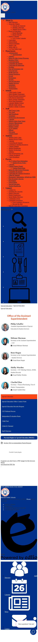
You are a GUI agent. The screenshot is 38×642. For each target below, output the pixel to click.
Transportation (13, 88)
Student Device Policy (19, 29)
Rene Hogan (16, 353)
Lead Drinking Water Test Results (15, 508)
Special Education (14, 81)
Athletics (11, 56)
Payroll (11, 76)
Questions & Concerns (16, 191)
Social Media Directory (16, 197)
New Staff (12, 112)
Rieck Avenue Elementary (17, 99)
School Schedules (14, 43)
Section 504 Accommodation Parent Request (17, 443)
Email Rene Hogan (19, 360)
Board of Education (15, 31)
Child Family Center (15, 92)
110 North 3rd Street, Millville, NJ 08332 (13, 499)
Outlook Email (13, 134)
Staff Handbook (13, 114)
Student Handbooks (15, 148)
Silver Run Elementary (16, 101)
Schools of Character (18, 26)
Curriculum (12, 40)
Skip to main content (7, 1)
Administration (13, 53)
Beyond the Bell (17, 204)
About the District (14, 24)
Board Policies (16, 35)
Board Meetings (17, 33)
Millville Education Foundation (18, 206)
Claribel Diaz (16, 382)
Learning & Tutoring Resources (18, 144)
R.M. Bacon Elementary (16, 98)
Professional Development (17, 117)
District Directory (14, 193)
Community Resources (16, 200)
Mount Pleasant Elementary (17, 96)
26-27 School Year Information (18, 161)
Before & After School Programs (19, 58)
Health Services (13, 72)
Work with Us (13, 47)
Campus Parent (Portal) (16, 166)
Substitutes (12, 85)
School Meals (13, 42)
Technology (12, 87)
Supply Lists (12, 45)
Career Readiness (14, 157)
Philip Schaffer (17, 324)
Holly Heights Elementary (17, 94)
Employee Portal (14, 125)
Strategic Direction (18, 27)
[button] (9, 20)
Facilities (11, 67)
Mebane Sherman (18, 338)
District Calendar (14, 36)
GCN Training (13, 128)
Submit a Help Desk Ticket (17, 121)
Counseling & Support (15, 63)
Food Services (13, 71)
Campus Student (14, 146)
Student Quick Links (15, 137)
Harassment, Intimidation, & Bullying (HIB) (22, 177)
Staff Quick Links (14, 110)
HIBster (11, 130)
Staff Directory (13, 22)
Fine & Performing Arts (16, 69)
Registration (12, 78)
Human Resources (14, 74)
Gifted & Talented (14, 175)
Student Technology (15, 150)
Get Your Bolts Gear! (15, 49)
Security (11, 79)
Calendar (11, 119)
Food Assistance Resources (20, 202)
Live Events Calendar (19, 38)
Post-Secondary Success (16, 179)
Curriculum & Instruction (16, 65)
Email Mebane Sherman (20, 345)
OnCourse (12, 132)
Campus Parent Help (18, 168)
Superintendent (17, 54)
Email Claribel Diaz (19, 390)
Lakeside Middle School (16, 103)
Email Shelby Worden (20, 375)
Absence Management (15, 123)
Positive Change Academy (17, 106)
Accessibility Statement (12, 510)
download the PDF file (8, 464)
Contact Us (12, 190)
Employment (9, 506)
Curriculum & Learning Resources (19, 173)
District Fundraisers (15, 195)
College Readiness (14, 155)
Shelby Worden (17, 367)
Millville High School (15, 105)
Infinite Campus (13, 126)
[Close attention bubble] (34, 618)
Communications (14, 62)
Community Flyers (14, 199)
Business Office (13, 60)
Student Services (14, 83)
